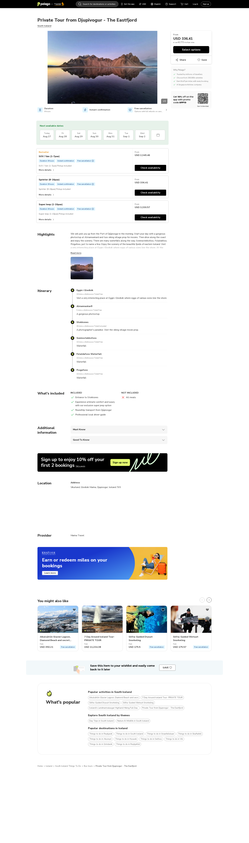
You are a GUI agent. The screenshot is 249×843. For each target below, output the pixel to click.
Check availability (150, 167)
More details (45, 170)
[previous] (202, 600)
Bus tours (88, 766)
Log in (195, 4)
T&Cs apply (80, 466)
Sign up (206, 4)
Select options (191, 49)
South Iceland (44, 25)
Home (40, 766)
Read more (76, 253)
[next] (209, 600)
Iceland (49, 766)
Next (169, 67)
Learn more (50, 573)
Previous (35, 67)
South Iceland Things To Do (68, 766)
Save (204, 59)
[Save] (74, 610)
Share (183, 59)
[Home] (50, 4)
